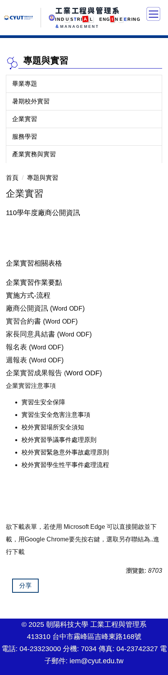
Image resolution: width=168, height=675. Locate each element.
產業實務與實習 (34, 154)
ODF (75, 308)
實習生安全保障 (43, 402)
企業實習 (24, 119)
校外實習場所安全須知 (52, 427)
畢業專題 (24, 83)
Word (59, 308)
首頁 (12, 177)
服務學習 (24, 136)
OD (90, 373)
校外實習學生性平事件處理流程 (65, 464)
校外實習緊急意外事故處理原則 (65, 452)
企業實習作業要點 (34, 282)
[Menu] (153, 14)
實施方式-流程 (28, 295)
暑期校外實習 (31, 101)
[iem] (52, 17)
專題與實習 (42, 177)
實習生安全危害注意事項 (55, 414)
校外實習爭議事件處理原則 (59, 439)
